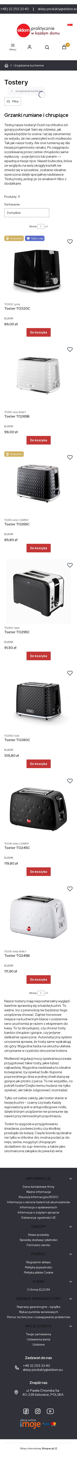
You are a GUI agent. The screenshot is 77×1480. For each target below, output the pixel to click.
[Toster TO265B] (38, 376)
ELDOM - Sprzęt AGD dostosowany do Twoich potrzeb (6, 65)
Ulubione (39, 1344)
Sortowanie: (12, 204)
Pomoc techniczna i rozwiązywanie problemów (38, 1317)
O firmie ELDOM (38, 1290)
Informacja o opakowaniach (38, 1207)
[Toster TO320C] (38, 268)
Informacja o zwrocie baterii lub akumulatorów (38, 1202)
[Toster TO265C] (38, 483)
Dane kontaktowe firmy (38, 1187)
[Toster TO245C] (38, 807)
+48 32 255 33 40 (36, 1366)
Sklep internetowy (37, 1448)
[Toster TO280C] (38, 699)
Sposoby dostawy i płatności (39, 1240)
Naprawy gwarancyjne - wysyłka (38, 1307)
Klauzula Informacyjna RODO (38, 1197)
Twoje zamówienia (38, 1334)
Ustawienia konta (38, 1339)
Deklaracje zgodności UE (38, 1217)
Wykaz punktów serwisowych (38, 1312)
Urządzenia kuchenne (29, 65)
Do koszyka (38, 332)
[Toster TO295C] (38, 591)
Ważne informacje (38, 1192)
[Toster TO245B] (38, 915)
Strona (33, 226)
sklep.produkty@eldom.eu (43, 1370)
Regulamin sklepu (38, 1262)
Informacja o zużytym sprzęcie (38, 1212)
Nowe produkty (38, 1235)
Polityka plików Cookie (38, 1272)
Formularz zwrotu (38, 1245)
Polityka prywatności (38, 1267)
